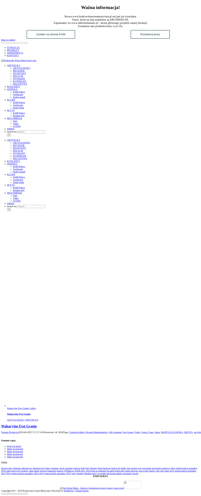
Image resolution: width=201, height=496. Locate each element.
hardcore (107, 468)
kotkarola (51, 471)
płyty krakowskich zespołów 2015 (55, 473)
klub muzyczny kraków (17, 471)
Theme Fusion (82, 491)
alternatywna (39, 468)
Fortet (137, 432)
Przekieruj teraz (150, 34)
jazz (140, 468)
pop (162, 471)
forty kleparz (91, 468)
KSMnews (69, 471)
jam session (132, 468)
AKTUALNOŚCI (15, 420)
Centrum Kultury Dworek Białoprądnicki (88, 432)
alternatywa (26, 468)
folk (83, 468)
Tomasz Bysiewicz (10, 432)
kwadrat (110, 471)
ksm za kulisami (98, 471)
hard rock (115, 468)
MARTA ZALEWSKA (172, 432)
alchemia (17, 468)
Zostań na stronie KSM (50, 34)
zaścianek (126, 473)
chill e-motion (115, 432)
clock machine (66, 468)
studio (103, 473)
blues (47, 468)
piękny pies (154, 471)
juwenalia (146, 468)
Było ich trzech (14, 446)
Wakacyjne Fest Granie (18, 408)
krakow (60, 471)
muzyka (134, 471)
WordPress (69, 491)
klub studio (34, 471)
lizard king (120, 471)
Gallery (32, 408)
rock (74, 473)
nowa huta (143, 471)
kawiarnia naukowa (161, 468)
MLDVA (188, 432)
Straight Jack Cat (92, 473)
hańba (123, 468)
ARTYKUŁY (32, 420)
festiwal (76, 468)
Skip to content (8, 40)
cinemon (55, 468)
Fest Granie (128, 432)
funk (100, 468)
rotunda (79, 473)
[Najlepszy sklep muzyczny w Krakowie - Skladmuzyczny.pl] (132, 488)
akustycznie (6, 468)
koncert (43, 471)
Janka (157, 432)
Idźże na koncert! (15, 449)
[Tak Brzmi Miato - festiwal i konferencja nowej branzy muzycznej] (92, 488)
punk (166, 471)
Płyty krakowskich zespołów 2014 (22, 473)
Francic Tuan (147, 432)
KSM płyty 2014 (83, 471)
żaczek (135, 473)
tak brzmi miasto (114, 473)
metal (127, 471)
